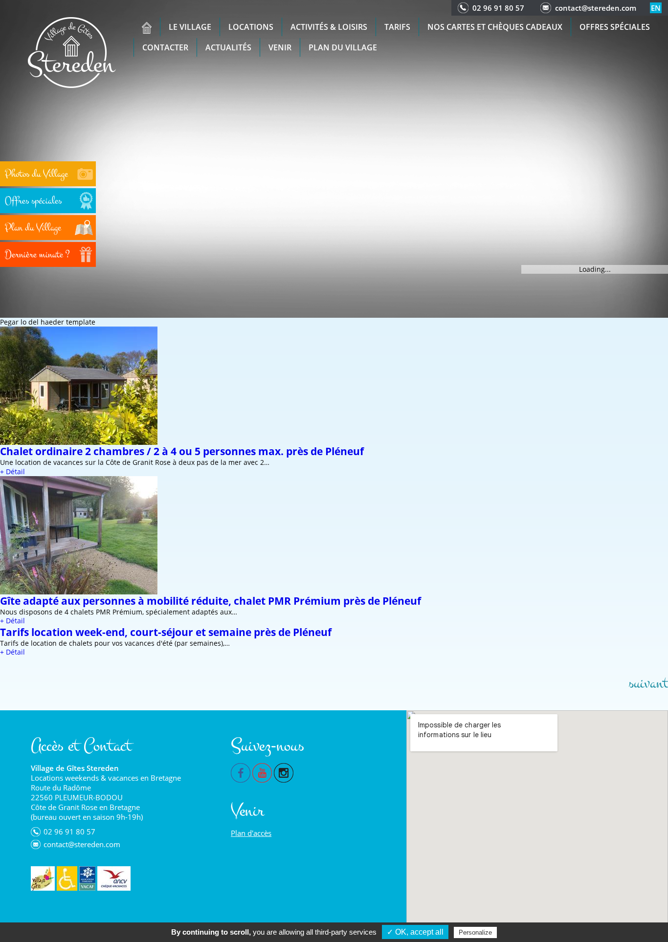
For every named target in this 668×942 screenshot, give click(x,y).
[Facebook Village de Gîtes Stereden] (240, 772)
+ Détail (12, 471)
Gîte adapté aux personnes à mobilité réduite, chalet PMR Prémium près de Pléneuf (210, 601)
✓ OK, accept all (415, 932)
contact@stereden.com (595, 8)
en (656, 8)
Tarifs (397, 27)
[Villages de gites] (43, 878)
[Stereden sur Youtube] (262, 772)
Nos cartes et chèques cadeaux (494, 27)
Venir (279, 47)
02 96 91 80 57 (498, 8)
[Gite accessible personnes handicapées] (67, 878)
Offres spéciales (614, 27)
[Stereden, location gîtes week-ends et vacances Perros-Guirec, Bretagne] (72, 51)
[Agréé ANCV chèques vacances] (114, 878)
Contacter (165, 47)
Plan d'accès (251, 833)
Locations (250, 27)
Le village (190, 27)
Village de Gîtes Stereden (75, 768)
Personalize (475, 932)
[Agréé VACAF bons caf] (87, 878)
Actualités (228, 47)
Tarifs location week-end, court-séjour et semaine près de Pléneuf (166, 632)
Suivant (648, 683)
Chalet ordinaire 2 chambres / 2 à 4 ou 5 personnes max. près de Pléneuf (182, 451)
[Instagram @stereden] (283, 772)
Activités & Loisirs (328, 27)
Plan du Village (343, 47)
